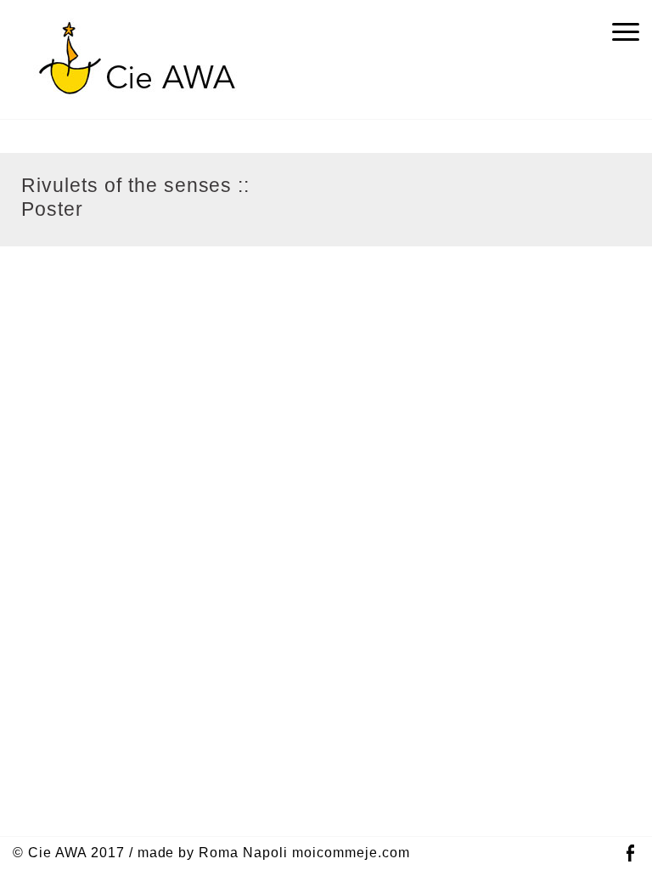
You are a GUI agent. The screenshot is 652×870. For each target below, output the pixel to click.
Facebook (630, 853)
